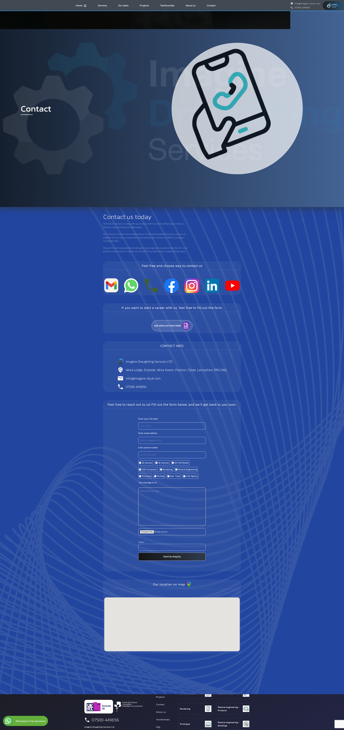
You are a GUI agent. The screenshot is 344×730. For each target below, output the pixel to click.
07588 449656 (302, 7)
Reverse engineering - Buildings (228, 724)
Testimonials (167, 5)
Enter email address (147, 433)
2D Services (185, 678)
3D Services (223, 678)
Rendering (185, 708)
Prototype (185, 724)
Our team (123, 5)
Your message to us (147, 482)
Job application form (167, 325)
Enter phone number (148, 447)
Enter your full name (148, 418)
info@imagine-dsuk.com (307, 3)
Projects (144, 5)
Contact (211, 5)
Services (102, 5)
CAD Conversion (226, 693)
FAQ (158, 727)
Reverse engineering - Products (228, 709)
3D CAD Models (187, 693)
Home (79, 5)
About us (191, 5)
